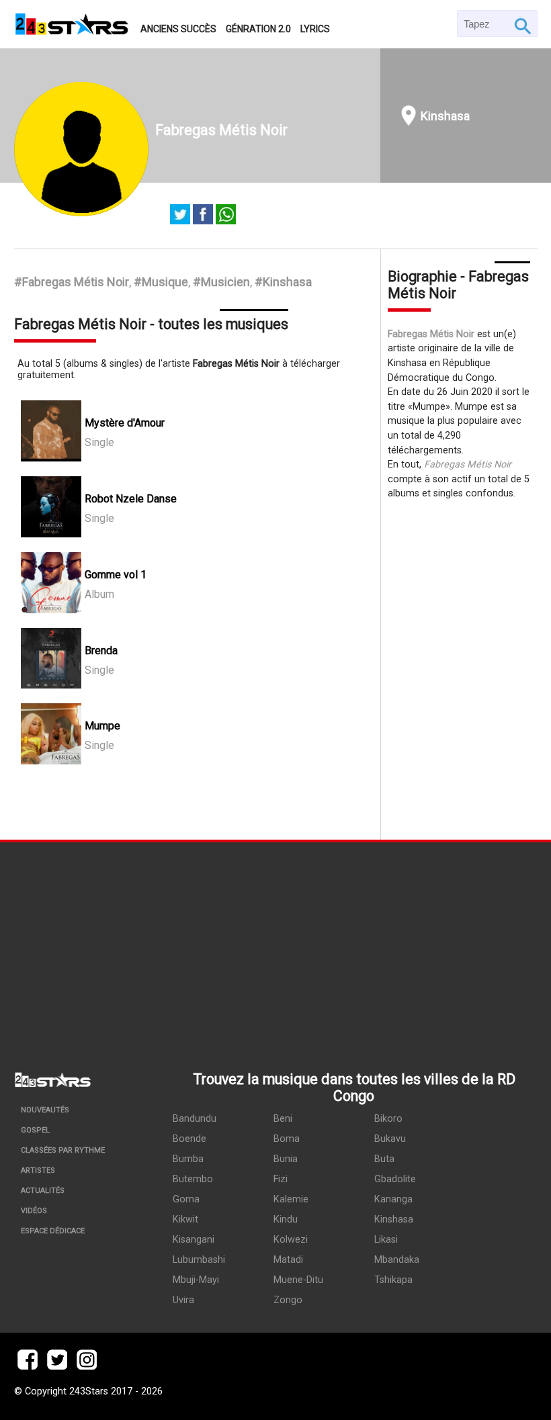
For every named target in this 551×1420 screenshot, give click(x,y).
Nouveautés (45, 1110)
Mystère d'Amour (125, 422)
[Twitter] (180, 215)
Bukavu (390, 1139)
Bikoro (388, 1118)
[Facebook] (203, 215)
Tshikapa (393, 1280)
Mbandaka (396, 1260)
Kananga (393, 1199)
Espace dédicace (53, 1231)
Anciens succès (178, 29)
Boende (189, 1139)
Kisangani (193, 1239)
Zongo (287, 1300)
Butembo (193, 1179)
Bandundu (194, 1118)
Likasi (386, 1239)
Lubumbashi (199, 1260)
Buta (384, 1159)
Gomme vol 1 (115, 574)
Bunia (285, 1159)
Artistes (38, 1170)
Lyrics (315, 29)
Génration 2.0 (258, 29)
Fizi (280, 1179)
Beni (282, 1118)
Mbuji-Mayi (196, 1280)
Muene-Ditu (298, 1280)
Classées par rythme (63, 1150)
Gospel (35, 1130)
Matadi (288, 1260)
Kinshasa (445, 116)
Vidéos (34, 1210)
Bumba (188, 1159)
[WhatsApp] (226, 215)
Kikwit (185, 1219)
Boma (286, 1139)
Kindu (285, 1219)
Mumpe (102, 725)
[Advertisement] (275, 943)
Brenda (101, 650)
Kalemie (290, 1199)
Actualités (43, 1190)
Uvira (183, 1300)
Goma (186, 1199)
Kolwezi (290, 1239)
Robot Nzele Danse (131, 498)
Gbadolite (395, 1179)
